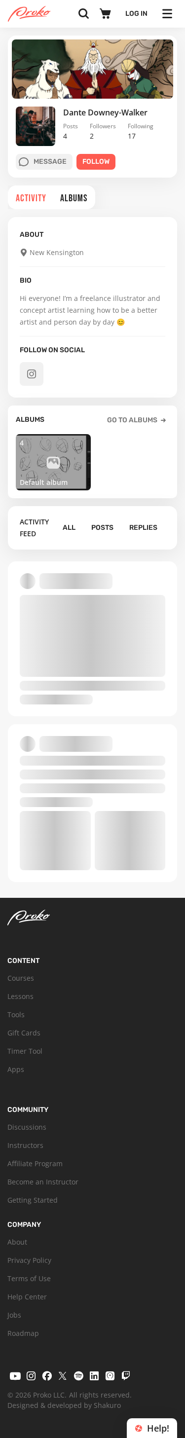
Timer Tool (24, 1051)
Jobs (14, 1315)
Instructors (25, 1145)
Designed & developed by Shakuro (64, 1405)
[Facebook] (47, 1376)
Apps (15, 1069)
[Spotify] (78, 1376)
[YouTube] (15, 1376)
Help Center (27, 1296)
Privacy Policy (29, 1260)
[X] (63, 1376)
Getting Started (32, 1200)
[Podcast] (110, 1376)
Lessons (20, 996)
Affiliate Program (35, 1163)
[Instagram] (31, 1376)
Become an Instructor (42, 1181)
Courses (20, 978)
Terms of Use (29, 1278)
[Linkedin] (94, 1376)
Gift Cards (23, 1032)
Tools (16, 1014)
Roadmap (23, 1333)
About (17, 1242)
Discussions (26, 1127)
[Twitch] (126, 1376)
